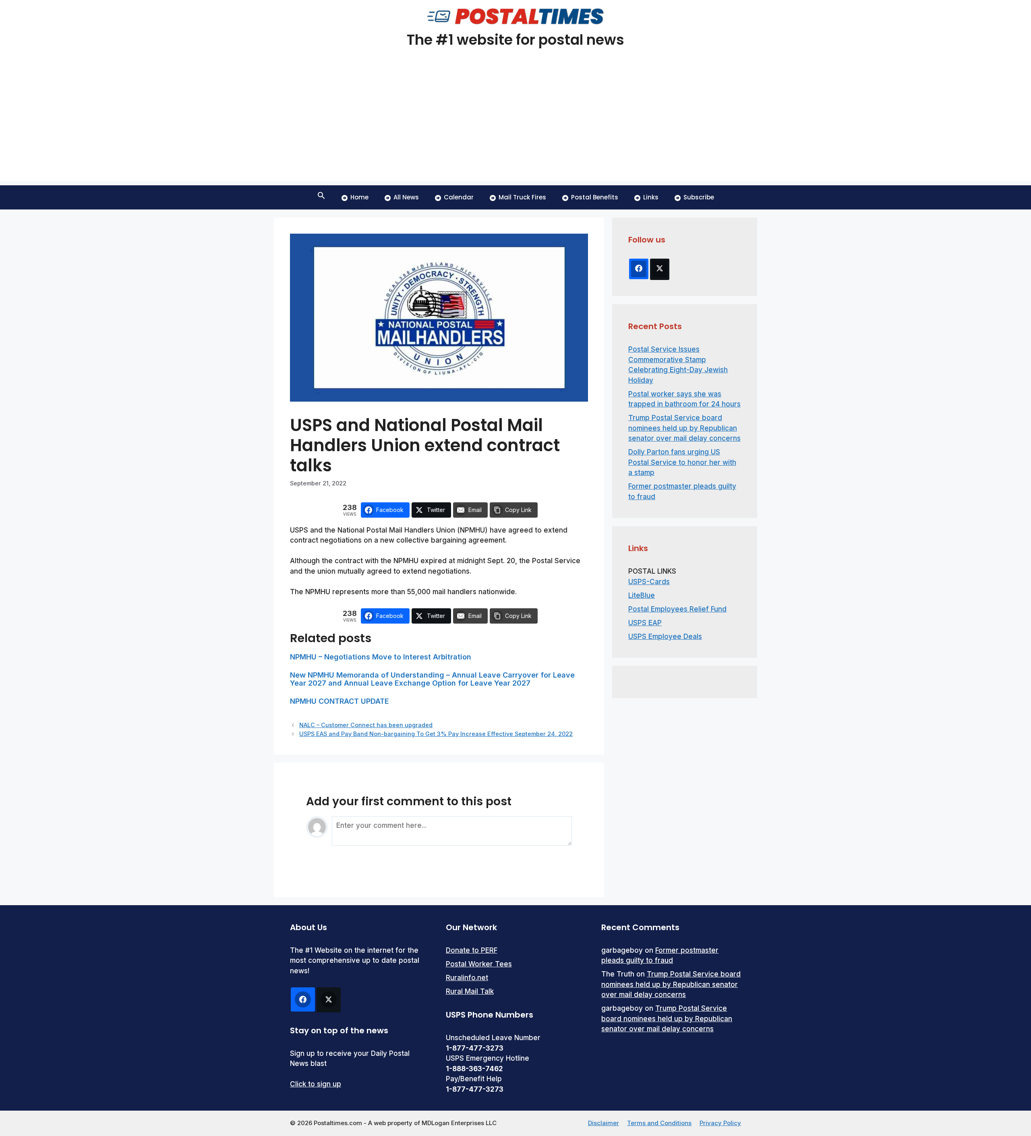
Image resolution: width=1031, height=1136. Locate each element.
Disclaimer (603, 1123)
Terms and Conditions (659, 1123)
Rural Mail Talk (470, 991)
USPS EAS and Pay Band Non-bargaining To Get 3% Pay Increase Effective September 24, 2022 (436, 733)
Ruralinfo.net (467, 978)
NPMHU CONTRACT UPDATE (339, 701)
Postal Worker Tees (479, 964)
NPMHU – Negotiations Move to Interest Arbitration (380, 657)
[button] (321, 197)
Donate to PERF (471, 950)
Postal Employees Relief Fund (677, 609)
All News (406, 197)
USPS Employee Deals (665, 636)
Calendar (459, 197)
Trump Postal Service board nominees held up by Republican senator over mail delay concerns (684, 428)
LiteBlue (641, 595)
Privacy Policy (720, 1123)
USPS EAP (645, 623)
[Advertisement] (515, 124)
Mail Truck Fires (522, 197)
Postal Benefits (594, 197)
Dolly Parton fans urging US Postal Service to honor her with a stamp (682, 462)
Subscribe (698, 197)
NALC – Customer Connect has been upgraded (366, 724)
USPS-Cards (649, 582)
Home (359, 197)
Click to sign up (315, 1084)
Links (650, 197)
